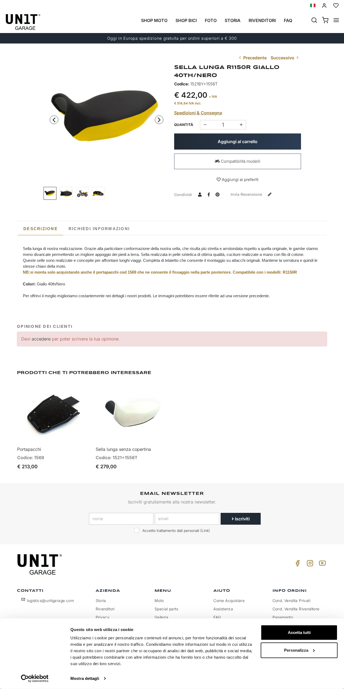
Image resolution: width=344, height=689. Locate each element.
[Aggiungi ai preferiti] (72, 391)
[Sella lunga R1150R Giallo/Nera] (106, 118)
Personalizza (296, 650)
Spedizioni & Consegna (198, 112)
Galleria (161, 617)
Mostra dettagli (84, 678)
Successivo (283, 57)
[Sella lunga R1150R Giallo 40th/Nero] (66, 193)
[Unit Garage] (40, 564)
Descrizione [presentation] (40, 228)
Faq (288, 20)
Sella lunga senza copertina (123, 449)
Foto (211, 20)
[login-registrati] (324, 5)
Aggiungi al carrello (237, 141)
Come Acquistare (229, 600)
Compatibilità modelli (240, 161)
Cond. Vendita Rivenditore (296, 609)
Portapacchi (29, 449)
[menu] (336, 20)
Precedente (254, 57)
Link (205, 530)
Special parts (166, 609)
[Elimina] (241, 124)
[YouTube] (321, 564)
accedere (41, 339)
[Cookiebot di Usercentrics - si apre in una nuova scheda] (34, 679)
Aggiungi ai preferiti (240, 179)
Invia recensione (247, 194)
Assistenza (223, 609)
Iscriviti (242, 518)
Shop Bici (186, 20)
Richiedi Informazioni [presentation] (99, 228)
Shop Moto (154, 20)
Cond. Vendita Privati (291, 600)
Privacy (103, 617)
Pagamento (283, 617)
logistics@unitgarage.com (50, 600)
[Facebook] (296, 564)
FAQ (217, 617)
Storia (233, 20)
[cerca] (314, 20)
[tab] (40, 228)
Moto (159, 600)
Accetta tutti (299, 632)
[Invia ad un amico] (199, 194)
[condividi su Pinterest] (217, 194)
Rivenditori (262, 20)
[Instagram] (309, 564)
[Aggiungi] (205, 124)
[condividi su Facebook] (208, 194)
